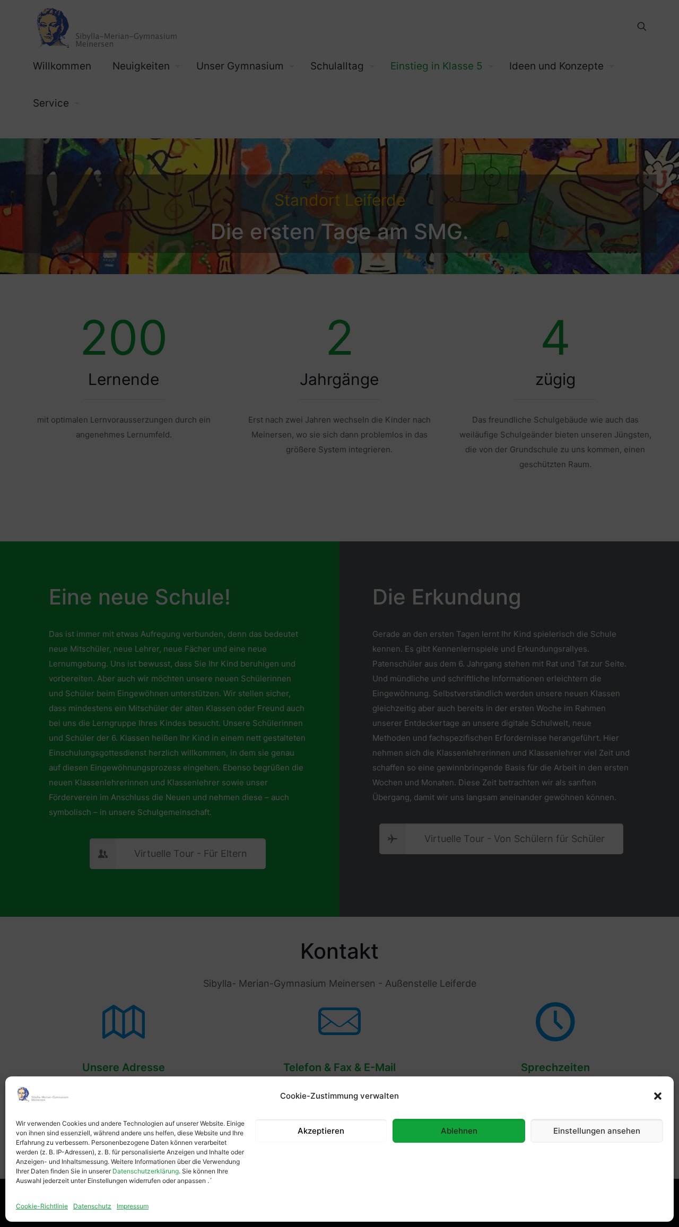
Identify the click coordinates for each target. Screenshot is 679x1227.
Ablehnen (459, 1131)
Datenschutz (92, 1206)
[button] (657, 1096)
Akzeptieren (321, 1131)
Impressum (133, 1206)
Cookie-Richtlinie (42, 1206)
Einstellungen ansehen (596, 1131)
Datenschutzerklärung (145, 1171)
